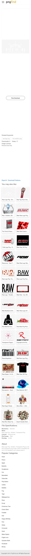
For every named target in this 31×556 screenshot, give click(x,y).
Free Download (15, 98)
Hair (3, 516)
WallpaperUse (6, 497)
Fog (3, 491)
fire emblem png (17, 138)
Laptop (4, 484)
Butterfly (4, 466)
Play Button (5, 481)
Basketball (5, 475)
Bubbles (4, 488)
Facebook (4, 543)
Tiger (3, 494)
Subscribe (4, 478)
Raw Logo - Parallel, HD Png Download (12, 295)
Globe (3, 525)
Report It (4, 180)
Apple (3, 463)
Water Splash (5, 534)
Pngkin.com (5, 537)
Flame (3, 460)
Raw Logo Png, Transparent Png (11, 279)
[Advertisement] (15, 24)
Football (4, 512)
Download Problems (14, 180)
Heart (3, 457)
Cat (3, 472)
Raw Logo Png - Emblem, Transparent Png (13, 199)
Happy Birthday (6, 519)
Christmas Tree (6, 506)
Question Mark (6, 540)
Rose (3, 500)
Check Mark (5, 509)
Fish (3, 522)
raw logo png (6, 138)
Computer (4, 528)
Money (4, 547)
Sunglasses (5, 469)
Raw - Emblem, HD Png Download (11, 215)
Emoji (3, 503)
